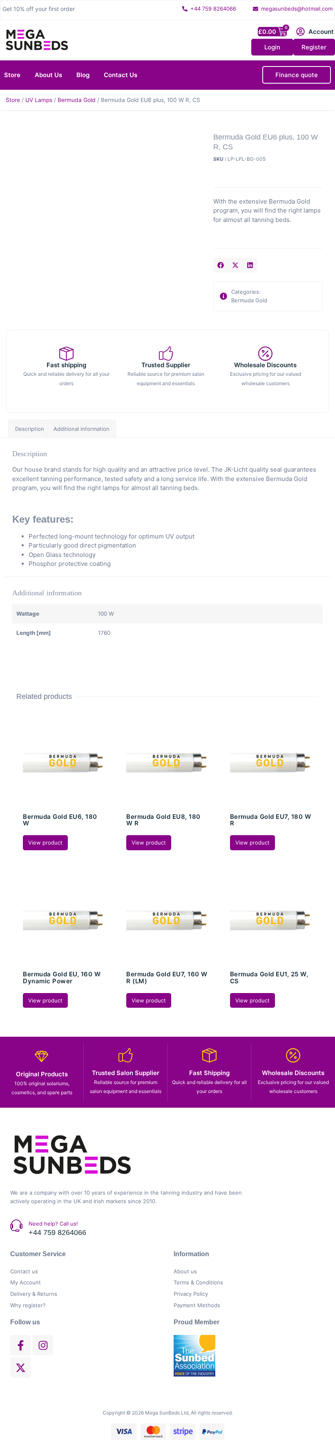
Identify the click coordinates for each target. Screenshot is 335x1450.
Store (12, 75)
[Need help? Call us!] (16, 1225)
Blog (82, 75)
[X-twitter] (20, 1367)
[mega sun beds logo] (71, 1155)
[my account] (300, 31)
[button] (220, 265)
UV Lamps (38, 100)
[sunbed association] (214, 1356)
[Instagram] (43, 1345)
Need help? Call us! (53, 1223)
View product (45, 842)
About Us (48, 75)
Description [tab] (29, 429)
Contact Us (120, 75)
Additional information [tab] (81, 429)
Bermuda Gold (77, 100)
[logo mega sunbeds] (36, 40)
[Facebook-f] (20, 1345)
